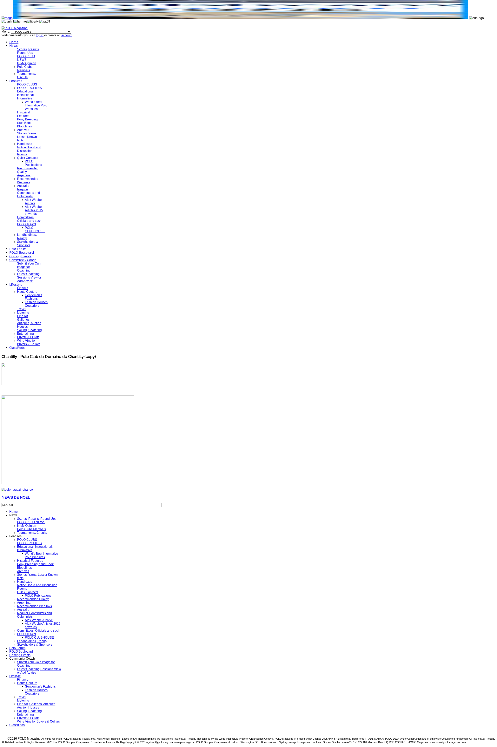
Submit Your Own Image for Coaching (29, 267)
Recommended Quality (33, 599)
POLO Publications (33, 163)
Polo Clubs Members (24, 68)
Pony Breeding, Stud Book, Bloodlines (27, 123)
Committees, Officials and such (29, 219)
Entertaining (25, 333)
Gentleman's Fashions (33, 296)
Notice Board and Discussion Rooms (29, 151)
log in (39, 35)
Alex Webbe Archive (33, 201)
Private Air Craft (28, 337)
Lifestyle (15, 284)
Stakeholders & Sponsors (27, 243)
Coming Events (20, 256)
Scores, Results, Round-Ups (28, 51)
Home (13, 42)
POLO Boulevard (21, 252)
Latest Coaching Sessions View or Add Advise (29, 277)
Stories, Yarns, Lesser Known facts (27, 137)
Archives (23, 129)
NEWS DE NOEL (16, 497)
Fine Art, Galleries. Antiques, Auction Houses (29, 321)
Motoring (23, 312)
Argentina (23, 175)
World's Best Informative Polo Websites (36, 105)
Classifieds (17, 348)
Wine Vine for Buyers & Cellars (28, 342)
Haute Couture (27, 291)
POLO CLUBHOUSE (35, 229)
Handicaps (24, 143)
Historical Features (23, 114)
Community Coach (22, 260)
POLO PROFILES (29, 88)
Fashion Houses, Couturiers (36, 303)
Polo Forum (17, 249)
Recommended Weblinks (27, 180)
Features (15, 81)
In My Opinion (26, 63)
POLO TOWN (26, 224)
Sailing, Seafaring (29, 330)
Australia (23, 185)
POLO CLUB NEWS (26, 58)
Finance (22, 288)
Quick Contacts (27, 157)
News (13, 46)
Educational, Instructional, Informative (26, 95)
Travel (21, 309)
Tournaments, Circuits (26, 75)
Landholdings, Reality (32, 641)
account (66, 35)
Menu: (6, 31)
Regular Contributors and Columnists (28, 193)
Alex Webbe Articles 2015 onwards (34, 210)
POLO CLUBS (27, 84)
